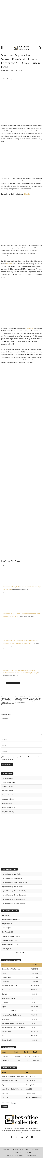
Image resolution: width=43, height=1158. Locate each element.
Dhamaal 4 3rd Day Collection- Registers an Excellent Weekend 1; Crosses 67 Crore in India (21, 699)
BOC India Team (8, 70)
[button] (39, 47)
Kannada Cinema (7, 791)
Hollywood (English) (8, 782)
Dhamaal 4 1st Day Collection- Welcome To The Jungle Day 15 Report (35, 699)
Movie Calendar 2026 (33, 1097)
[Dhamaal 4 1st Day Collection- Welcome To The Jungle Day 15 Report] (35, 691)
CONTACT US (24, 1149)
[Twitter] (26, 1137)
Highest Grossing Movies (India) (12, 886)
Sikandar (27, 194)
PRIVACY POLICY (17, 1152)
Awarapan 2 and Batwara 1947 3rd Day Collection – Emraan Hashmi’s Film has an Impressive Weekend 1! (7, 701)
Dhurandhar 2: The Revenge (11, 969)
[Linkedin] (21, 1137)
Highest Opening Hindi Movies (11, 874)
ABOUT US (6, 1149)
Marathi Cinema (7, 803)
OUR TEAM (14, 1149)
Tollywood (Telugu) (8, 811)
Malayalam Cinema (8, 799)
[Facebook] (11, 1137)
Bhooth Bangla (6, 977)
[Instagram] (16, 1137)
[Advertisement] (21, 22)
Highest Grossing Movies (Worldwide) (14, 891)
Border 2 (4, 973)
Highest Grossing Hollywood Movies (13, 903)
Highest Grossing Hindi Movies (12, 878)
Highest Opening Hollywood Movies (13, 899)
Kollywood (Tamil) (7, 795)
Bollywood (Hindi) (7, 778)
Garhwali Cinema (7, 786)
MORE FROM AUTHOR (28, 683)
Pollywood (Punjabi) (8, 807)
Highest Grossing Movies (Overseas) (14, 895)
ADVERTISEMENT (35, 1149)
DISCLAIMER (27, 1152)
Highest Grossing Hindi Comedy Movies (14, 882)
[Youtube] (31, 1137)
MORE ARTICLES (13, 683)
